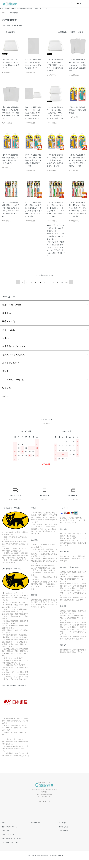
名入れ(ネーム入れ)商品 (13, 354)
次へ (71, 282)
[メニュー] (85, 3)
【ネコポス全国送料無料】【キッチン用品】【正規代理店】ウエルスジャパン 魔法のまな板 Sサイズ (55, 65)
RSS (32, 822)
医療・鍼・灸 (8, 321)
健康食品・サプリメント (13, 346)
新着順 (80, 32)
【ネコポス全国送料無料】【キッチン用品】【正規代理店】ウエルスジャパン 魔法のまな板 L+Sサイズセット (33, 112)
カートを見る (63, 826)
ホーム (4, 13)
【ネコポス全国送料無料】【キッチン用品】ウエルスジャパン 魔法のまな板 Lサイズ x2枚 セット (77, 65)
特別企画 (6, 387)
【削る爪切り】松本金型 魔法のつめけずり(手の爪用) (77, 110)
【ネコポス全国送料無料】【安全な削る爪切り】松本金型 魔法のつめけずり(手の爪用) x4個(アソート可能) (77, 160)
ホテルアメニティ (10, 362)
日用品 (5, 337)
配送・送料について (9, 826)
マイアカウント (64, 822)
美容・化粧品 (8, 329)
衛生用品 (6, 312)
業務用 (5, 371)
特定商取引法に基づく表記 (12, 838)
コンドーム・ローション (13, 379)
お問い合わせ (63, 830)
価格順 (72, 32)
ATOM (37, 822)
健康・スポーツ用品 (11, 304)
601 (66, 282)
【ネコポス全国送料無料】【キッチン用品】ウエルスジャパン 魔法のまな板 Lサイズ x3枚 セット (10, 112)
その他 (5, 396)
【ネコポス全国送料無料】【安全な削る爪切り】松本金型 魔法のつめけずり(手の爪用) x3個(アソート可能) (55, 160)
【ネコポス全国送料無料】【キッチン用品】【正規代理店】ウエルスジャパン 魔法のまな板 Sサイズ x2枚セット (55, 112)
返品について (7, 830)
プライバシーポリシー (10, 842)
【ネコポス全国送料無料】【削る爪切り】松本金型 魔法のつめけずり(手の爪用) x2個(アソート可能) (33, 160)
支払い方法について (9, 834)
